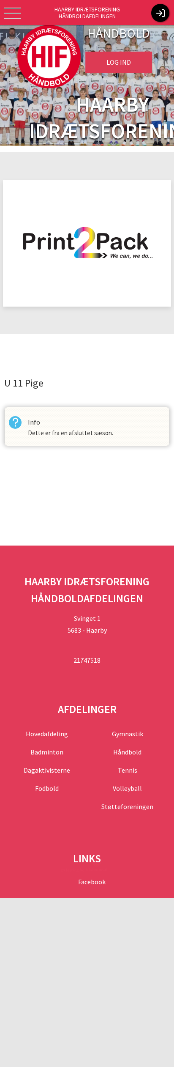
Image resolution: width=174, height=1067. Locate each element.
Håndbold (127, 752)
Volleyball (127, 788)
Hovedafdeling (47, 734)
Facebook (91, 882)
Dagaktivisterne (47, 770)
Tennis (127, 770)
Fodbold (47, 788)
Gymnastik (127, 734)
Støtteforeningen (127, 806)
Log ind (118, 62)
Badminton (46, 752)
